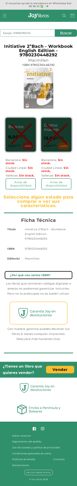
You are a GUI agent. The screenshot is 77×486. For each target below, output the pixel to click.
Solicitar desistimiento (38, 472)
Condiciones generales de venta (31, 453)
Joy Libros (36, 479)
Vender (60, 369)
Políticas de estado (23, 459)
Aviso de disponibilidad (20, 183)
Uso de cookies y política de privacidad (36, 447)
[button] (5, 16)
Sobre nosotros (21, 435)
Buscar (66, 33)
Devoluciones (20, 465)
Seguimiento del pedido (26, 441)
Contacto (59, 459)
